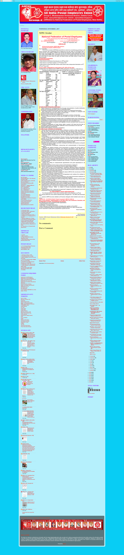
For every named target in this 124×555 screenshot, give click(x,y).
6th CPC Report (24, 177)
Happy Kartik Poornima (94, 322)
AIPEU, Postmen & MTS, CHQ (28, 332)
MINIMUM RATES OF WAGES (95, 236)
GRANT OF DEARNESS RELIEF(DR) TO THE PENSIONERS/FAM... (94, 308)
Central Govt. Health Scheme (26, 315)
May (91, 364)
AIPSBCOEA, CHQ (26, 453)
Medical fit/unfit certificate (26, 284)
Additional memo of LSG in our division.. (31, 503)
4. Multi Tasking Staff (25, 213)
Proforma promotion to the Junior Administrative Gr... (95, 176)
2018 (90, 167)
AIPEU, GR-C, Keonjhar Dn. (27, 483)
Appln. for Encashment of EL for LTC (28, 279)
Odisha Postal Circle (25, 301)
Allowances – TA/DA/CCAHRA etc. (27, 185)
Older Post (82, 261)
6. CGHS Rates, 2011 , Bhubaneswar (28, 264)
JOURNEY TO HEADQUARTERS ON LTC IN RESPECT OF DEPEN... (96, 344)
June (91, 362)
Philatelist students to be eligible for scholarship (95, 196)
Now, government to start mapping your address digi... (96, 228)
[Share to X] (42, 218)
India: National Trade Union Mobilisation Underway (95, 264)
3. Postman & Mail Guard (26, 212)
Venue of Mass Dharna (94, 303)
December (92, 170)
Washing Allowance (25, 203)
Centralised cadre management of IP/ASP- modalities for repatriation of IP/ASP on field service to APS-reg (30, 415)
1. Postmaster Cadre (25, 210)
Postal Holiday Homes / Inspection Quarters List (30, 400)
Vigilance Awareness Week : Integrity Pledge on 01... (95, 341)
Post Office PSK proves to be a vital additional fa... (96, 213)
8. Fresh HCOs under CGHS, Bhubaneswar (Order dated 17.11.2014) (26, 268)
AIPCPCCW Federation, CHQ (28, 435)
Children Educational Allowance (27, 191)
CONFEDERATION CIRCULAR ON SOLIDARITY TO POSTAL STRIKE (30, 430)
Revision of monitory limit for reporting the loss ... (96, 289)
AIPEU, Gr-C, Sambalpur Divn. (28, 475)
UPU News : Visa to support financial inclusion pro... (95, 327)
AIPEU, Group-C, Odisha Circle (28, 388)
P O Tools (24, 398)
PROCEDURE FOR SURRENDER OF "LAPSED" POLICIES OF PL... (96, 182)
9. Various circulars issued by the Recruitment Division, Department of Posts (28, 223)
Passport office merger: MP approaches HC (95, 215)
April (91, 365)
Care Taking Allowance (25, 194)
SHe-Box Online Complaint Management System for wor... (96, 283)
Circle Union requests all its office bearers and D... (95, 250)
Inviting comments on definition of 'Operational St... (96, 238)
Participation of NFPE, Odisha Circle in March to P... (96, 275)
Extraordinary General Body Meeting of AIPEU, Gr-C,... (95, 315)
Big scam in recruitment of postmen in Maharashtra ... (96, 259)
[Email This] (39, 218)
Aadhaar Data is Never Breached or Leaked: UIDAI (96, 223)
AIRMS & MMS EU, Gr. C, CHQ (28, 373)
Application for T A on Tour (26, 280)
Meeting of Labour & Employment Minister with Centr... (95, 285)
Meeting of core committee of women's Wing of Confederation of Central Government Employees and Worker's (28, 392)
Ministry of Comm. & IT (25, 299)
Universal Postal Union (25, 325)
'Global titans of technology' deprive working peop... (95, 194)
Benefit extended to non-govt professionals (95, 199)
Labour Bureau (24, 314)
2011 (90, 380)
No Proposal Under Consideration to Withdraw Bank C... (95, 209)
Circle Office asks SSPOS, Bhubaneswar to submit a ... (96, 280)
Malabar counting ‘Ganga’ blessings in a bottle (95, 218)
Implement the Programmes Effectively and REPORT (30, 383)
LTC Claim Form (24, 287)
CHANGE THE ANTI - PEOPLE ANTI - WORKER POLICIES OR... (96, 253)
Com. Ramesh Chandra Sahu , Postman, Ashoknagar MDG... (96, 174)
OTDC (22, 318)
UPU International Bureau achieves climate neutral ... (96, 325)
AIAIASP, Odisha (25, 443)
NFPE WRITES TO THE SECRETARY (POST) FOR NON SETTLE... (95, 233)
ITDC (22, 316)
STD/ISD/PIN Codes (25, 305)
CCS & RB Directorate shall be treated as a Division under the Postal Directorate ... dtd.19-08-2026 (31, 344)
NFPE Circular (93, 354)
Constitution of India (25, 321)
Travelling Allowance (25, 202)
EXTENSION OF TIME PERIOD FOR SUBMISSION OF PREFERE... (96, 312)
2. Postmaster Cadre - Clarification (28, 211)
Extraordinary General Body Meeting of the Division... (95, 321)
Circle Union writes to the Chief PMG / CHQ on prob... (96, 330)
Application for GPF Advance (27, 277)
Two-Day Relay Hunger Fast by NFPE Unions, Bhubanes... (96, 191)
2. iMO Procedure (24, 235)
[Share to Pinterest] (44, 218)
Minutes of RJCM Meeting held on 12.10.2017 (96, 291)
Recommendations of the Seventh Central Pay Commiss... (95, 244)
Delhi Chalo (92, 352)
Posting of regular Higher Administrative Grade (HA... (96, 179)
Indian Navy (23, 309)
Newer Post (42, 261)
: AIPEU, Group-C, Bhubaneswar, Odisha (28, 82)
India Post (23, 300)
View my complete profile (26, 83)
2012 (90, 378)
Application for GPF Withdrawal (27, 278)
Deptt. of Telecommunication (26, 302)
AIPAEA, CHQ (25, 427)
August (91, 359)
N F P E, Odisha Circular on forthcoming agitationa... (95, 201)
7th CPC (22, 324)
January (92, 370)
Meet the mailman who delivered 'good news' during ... (96, 318)
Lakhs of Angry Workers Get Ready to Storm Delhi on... (95, 351)
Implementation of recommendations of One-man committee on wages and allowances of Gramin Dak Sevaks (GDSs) (28, 478)
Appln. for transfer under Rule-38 (27, 285)
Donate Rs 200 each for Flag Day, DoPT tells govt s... (96, 256)
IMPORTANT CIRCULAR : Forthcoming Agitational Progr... (95, 269)
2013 (90, 377)
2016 (90, 372)
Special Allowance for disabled (27, 204)
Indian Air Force (24, 310)
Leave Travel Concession (26, 201)
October (92, 356)
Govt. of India (23, 298)
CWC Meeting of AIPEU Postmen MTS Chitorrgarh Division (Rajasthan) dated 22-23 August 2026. (31, 335)
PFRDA (22, 323)
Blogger (64, 543)
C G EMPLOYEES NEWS (27, 407)
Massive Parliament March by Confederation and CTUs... (96, 278)
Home (62, 261)
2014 (90, 375)
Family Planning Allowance (26, 200)
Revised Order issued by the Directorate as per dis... (95, 261)
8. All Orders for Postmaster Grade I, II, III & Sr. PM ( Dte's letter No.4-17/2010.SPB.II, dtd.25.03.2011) (28, 220)
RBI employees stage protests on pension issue (96, 332)
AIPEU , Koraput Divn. (26, 470)
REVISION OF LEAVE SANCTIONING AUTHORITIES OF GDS (31, 362)
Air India (22, 307)
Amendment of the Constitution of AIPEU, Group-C (96, 300)
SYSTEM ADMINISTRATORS (28, 411)
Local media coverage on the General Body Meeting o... (95, 298)
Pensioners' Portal (24, 322)
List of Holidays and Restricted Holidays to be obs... (96, 189)
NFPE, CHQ (24, 367)
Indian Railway (24, 306)
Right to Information (25, 319)
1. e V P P (23, 234)
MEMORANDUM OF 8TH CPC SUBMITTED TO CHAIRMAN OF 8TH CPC (28, 369)
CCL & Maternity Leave (25, 188)
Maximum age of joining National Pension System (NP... (95, 347)
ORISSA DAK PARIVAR (26, 462)
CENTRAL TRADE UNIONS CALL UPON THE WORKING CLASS (96, 230)
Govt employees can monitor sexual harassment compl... (96, 335)
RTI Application (24, 288)
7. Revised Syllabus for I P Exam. (27, 218)
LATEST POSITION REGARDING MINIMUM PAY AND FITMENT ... (96, 241)
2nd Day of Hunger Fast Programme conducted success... (95, 185)
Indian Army (23, 308)
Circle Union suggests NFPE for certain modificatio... (96, 267)
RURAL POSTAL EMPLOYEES (28, 359)
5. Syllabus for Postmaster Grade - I (28, 214)
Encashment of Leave (25, 196)
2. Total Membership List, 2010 (27, 256)
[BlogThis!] (41, 218)
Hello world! (24, 408)
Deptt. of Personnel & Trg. (26, 313)
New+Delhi (97, 141)
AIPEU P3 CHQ (25, 376)
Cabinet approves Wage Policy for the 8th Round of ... (96, 206)
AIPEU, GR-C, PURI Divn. (27, 509)
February (92, 368)
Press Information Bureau (26, 326)
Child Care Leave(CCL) (25, 186)
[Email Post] (76, 217)
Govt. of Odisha (24, 317)
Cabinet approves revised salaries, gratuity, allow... (95, 204)
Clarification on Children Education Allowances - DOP (30, 493)
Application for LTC (25, 286)
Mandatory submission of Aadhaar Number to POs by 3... (96, 294)
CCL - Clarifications (25, 187)
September (92, 357)
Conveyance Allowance (25, 195)
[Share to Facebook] (43, 218)
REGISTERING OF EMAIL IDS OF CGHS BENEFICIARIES (96, 220)
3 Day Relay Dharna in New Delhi (96, 302)
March (91, 367)
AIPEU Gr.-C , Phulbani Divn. (28, 491)
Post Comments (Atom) (49, 263)
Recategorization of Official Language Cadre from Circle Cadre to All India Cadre (28, 423)
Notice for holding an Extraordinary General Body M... (96, 338)
